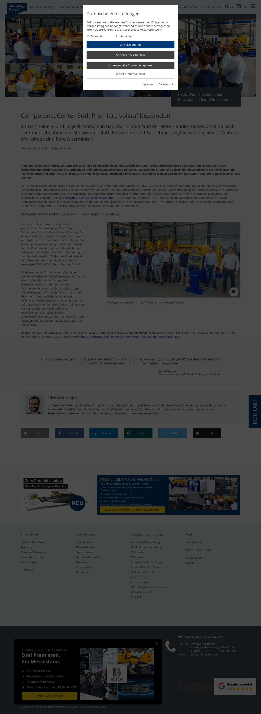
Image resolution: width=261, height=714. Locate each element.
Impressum (148, 84)
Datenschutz (166, 84)
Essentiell (96, 36)
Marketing (125, 36)
